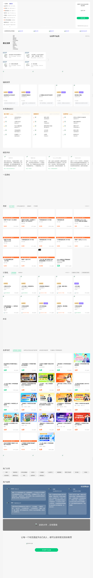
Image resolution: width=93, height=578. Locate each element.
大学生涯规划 (8, 20)
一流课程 (6, 3)
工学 (12, 6)
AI (4, 24)
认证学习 (6, 6)
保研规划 (13, 20)
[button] (6, 472)
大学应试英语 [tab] (15, 49)
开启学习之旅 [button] (46, 550)
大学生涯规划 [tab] (15, 40)
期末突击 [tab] (14, 39)
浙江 (13, 13)
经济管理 (15, 6)
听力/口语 (11, 17)
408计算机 (17, 8)
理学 (9, 6)
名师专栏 (6, 350)
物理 (13, 10)
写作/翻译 (16, 17)
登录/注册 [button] (83, 18)
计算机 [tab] (14, 42)
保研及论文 (6, 22)
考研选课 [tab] (14, 38)
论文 (14, 22)
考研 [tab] (14, 36)
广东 (11, 13)
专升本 (5, 13)
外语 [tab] (14, 46)
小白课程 (11, 22)
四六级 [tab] (14, 41)
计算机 (15, 10)
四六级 (7, 17)
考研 (6, 8)
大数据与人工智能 (75, 272)
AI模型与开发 (12, 24)
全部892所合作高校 (9, 31)
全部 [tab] (14, 35)
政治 (13, 8)
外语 (5, 17)
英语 (11, 8)
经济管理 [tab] (14, 44)
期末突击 (7, 10)
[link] (11, 218)
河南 (8, 13)
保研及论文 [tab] (15, 45)
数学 (8, 8)
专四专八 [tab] (14, 47)
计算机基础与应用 (85, 272)
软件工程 (14, 15)
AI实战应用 (9, 15)
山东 (15, 13)
